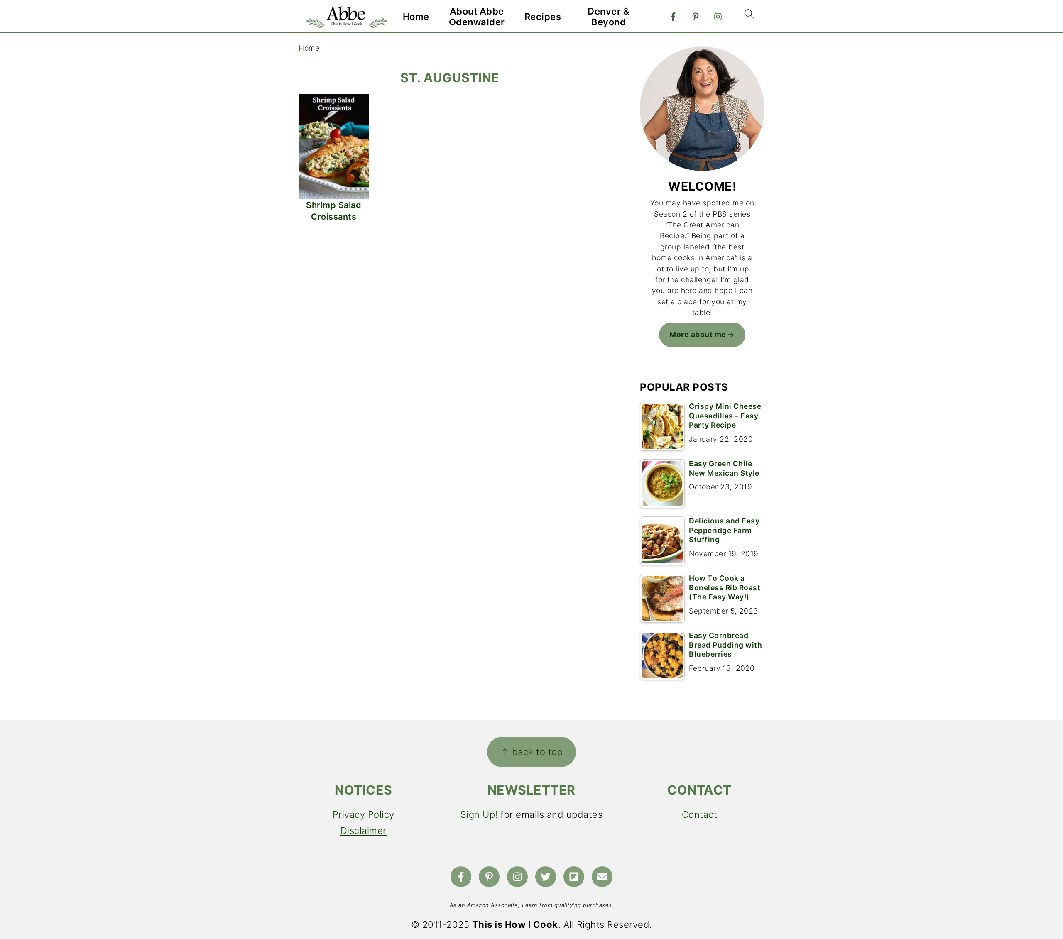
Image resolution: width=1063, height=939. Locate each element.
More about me (697, 334)
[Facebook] (673, 16)
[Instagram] (717, 16)
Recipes (542, 16)
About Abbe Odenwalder (477, 16)
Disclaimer (363, 830)
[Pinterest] (695, 16)
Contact (700, 814)
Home (416, 16)
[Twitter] (545, 876)
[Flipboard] (573, 876)
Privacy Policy (363, 814)
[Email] (602, 876)
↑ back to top (531, 751)
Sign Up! (479, 814)
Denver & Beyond (608, 16)
